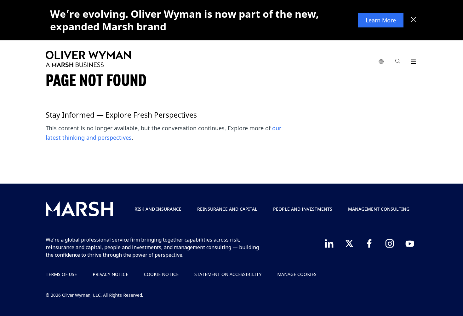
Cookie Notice (161, 274)
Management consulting (378, 209)
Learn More (381, 20)
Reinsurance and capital (227, 209)
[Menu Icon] (411, 60)
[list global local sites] (381, 62)
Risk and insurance (157, 209)
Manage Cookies (297, 274)
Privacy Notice (110, 274)
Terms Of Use (61, 274)
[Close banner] (413, 20)
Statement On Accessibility (227, 274)
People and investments (302, 209)
